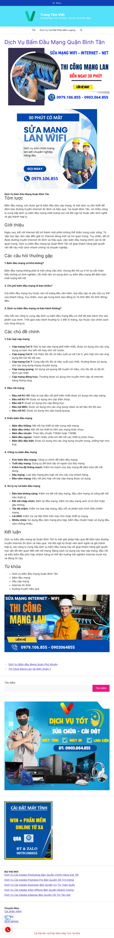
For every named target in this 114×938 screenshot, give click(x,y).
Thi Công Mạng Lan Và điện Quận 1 (29, 669)
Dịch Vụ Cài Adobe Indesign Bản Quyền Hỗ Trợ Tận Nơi (37, 895)
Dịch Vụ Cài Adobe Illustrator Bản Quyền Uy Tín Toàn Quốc (39, 884)
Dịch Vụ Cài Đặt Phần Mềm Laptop (58, 30)
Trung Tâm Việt (52, 15)
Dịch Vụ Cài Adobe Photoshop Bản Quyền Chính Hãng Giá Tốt (41, 874)
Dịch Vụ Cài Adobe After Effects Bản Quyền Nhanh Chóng (39, 889)
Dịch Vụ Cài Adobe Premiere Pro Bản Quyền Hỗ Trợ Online (39, 879)
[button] (81, 30)
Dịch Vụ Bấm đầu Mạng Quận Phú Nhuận (33, 664)
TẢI (33, 30)
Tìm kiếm (9, 682)
